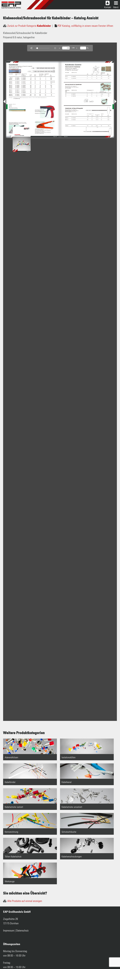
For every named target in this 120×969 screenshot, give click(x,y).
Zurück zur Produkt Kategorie (29, 26)
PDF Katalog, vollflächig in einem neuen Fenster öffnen (85, 26)
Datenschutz (22, 930)
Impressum (8, 930)
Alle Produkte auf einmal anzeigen (24, 901)
